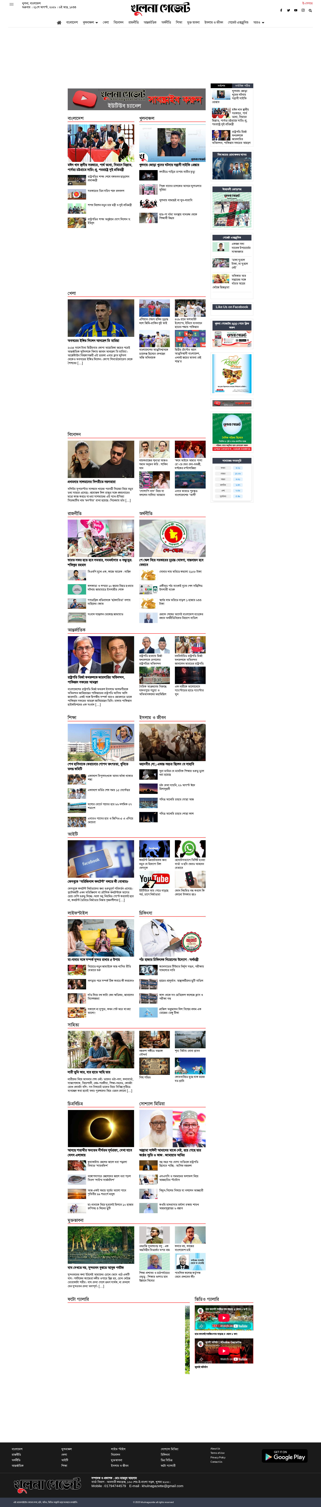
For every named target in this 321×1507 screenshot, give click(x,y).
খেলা (106, 22)
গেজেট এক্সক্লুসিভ (238, 22)
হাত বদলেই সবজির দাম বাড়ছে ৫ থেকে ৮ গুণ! (216, 1334)
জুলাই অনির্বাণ (201, 1367)
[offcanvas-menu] (11, 5)
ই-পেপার (307, 3)
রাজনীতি (133, 22)
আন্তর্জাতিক (150, 22)
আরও (256, 22)
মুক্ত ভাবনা (193, 22)
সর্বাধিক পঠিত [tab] (242, 86)
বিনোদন (118, 22)
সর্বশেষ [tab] (221, 86)
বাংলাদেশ (72, 22)
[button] (77, 1339)
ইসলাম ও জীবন (213, 22)
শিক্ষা (179, 22)
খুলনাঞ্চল (88, 22)
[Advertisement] (160, 58)
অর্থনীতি (166, 22)
